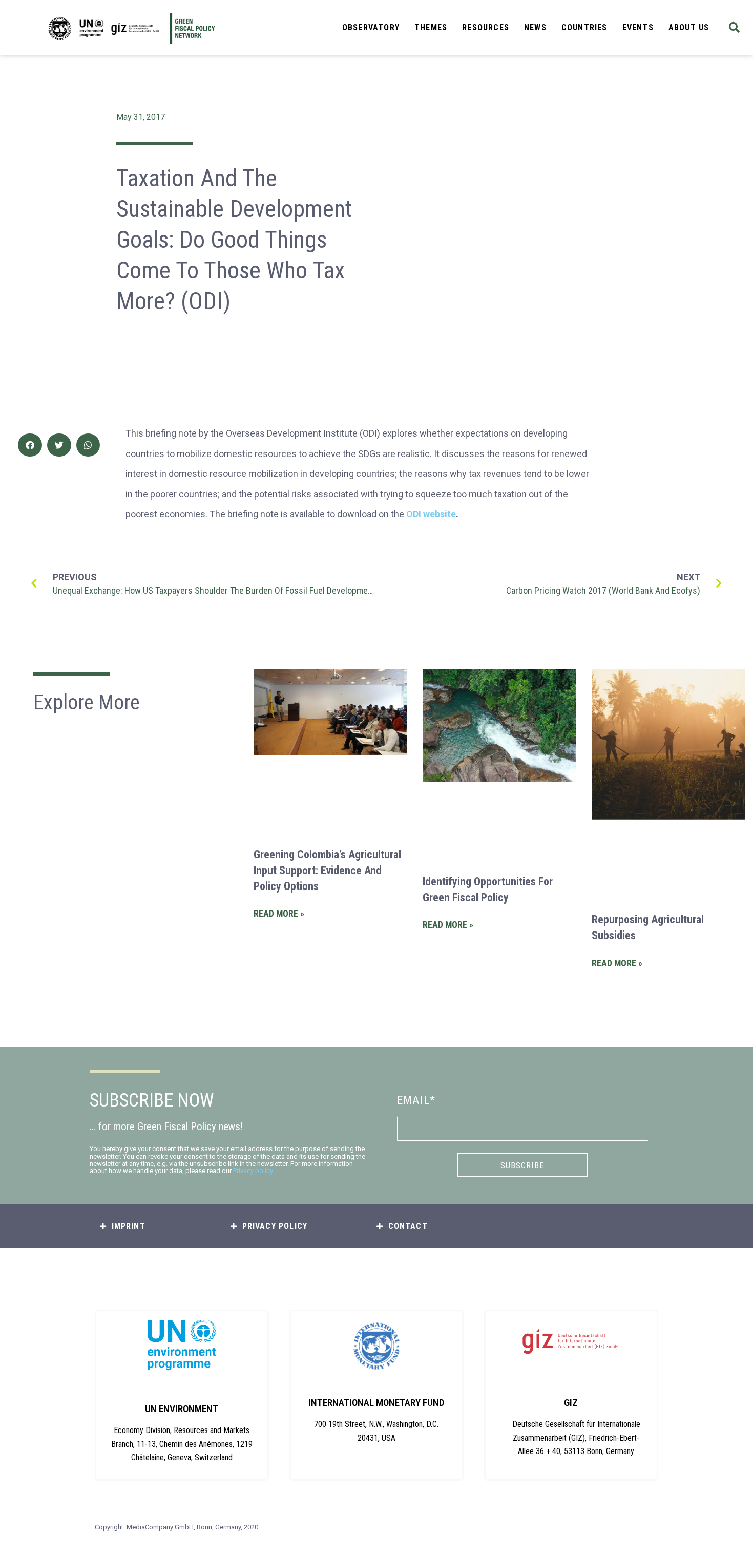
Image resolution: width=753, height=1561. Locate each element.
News (535, 27)
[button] (734, 27)
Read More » (279, 913)
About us (688, 27)
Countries (584, 27)
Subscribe (522, 1165)
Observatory (371, 27)
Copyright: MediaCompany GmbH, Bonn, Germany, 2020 (176, 1527)
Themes (430, 27)
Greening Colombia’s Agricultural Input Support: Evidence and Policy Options (327, 870)
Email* (416, 1100)
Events (638, 27)
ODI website (431, 514)
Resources (485, 27)
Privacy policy (253, 1171)
